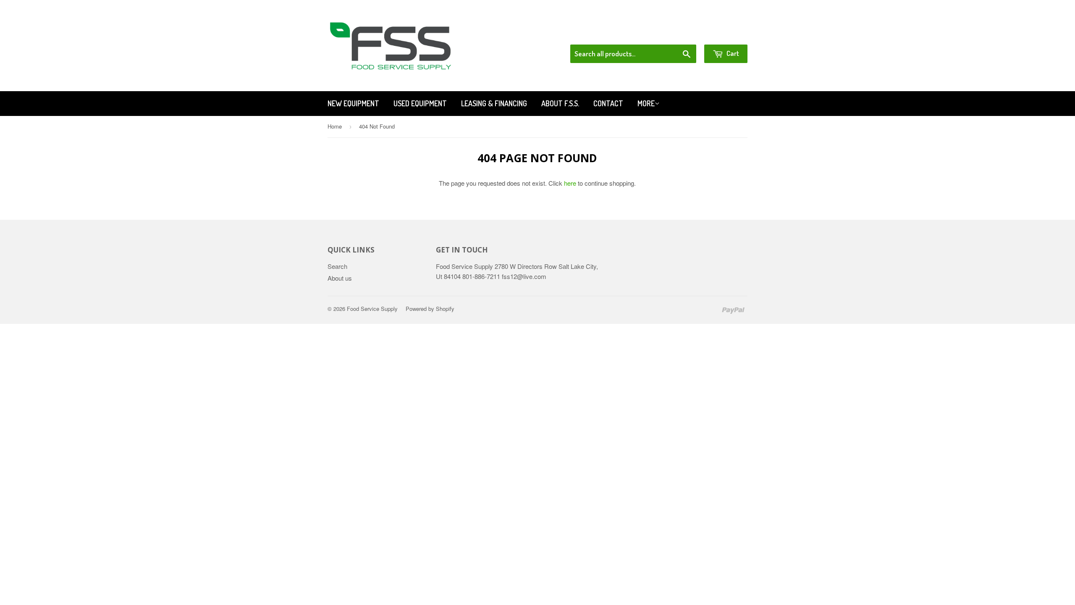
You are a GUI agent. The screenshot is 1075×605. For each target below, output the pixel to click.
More (646, 103)
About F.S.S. (560, 103)
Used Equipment (420, 103)
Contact (608, 103)
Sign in (678, 33)
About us (340, 278)
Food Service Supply (372, 309)
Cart (732, 53)
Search (337, 266)
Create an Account (723, 33)
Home (335, 126)
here (570, 183)
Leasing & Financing (494, 103)
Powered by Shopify (430, 309)
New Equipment (353, 103)
